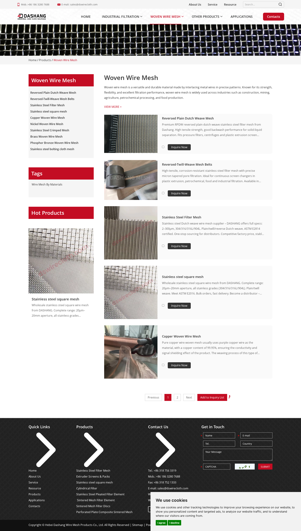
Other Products (205, 16)
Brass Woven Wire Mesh (46, 136)
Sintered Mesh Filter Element (95, 500)
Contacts (273, 16)
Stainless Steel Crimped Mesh (49, 130)
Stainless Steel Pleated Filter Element (100, 494)
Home (86, 16)
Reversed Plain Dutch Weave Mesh (188, 118)
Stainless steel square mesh (182, 277)
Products (45, 60)
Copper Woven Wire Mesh (181, 336)
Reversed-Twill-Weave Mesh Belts (187, 164)
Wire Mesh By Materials (47, 184)
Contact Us (158, 426)
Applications (242, 16)
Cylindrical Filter (86, 488)
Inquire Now (179, 147)
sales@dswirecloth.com (84, 4)
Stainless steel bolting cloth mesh (52, 149)
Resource (230, 4)
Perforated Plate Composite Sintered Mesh (104, 512)
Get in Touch (212, 426)
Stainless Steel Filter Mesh (181, 217)
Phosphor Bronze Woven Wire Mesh (54, 143)
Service (212, 4)
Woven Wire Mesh (165, 16)
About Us (195, 4)
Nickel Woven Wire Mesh (46, 124)
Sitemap (137, 525)
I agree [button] (161, 522)
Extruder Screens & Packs (93, 476)
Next (189, 397)
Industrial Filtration (120, 16)
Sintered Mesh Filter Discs (93, 506)
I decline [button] (174, 522)
